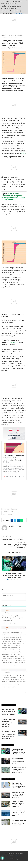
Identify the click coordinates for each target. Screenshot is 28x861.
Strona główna (4, 35)
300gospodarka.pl (19, 855)
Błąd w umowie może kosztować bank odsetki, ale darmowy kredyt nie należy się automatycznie (8, 734)
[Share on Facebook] (12, 520)
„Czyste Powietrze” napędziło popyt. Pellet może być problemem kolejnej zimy (18, 804)
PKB (16, 511)
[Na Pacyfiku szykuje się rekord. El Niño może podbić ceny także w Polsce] (5, 813)
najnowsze (14, 509)
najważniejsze (5, 511)
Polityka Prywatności (18, 853)
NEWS (12, 35)
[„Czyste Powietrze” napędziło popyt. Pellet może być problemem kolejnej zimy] (5, 804)
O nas (5, 853)
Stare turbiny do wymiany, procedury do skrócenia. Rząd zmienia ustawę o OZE (18, 785)
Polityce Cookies (19, 13)
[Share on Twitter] (15, 520)
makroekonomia (6, 509)
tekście (23, 153)
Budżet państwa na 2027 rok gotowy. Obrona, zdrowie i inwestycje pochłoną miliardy (19, 770)
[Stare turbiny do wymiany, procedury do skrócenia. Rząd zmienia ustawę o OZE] (5, 785)
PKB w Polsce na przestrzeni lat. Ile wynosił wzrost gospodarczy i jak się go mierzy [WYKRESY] (13, 196)
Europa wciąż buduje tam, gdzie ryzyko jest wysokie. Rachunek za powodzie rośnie (19, 822)
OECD (12, 511)
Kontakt (10, 853)
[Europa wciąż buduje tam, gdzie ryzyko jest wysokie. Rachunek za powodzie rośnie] (5, 822)
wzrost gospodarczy (7, 514)
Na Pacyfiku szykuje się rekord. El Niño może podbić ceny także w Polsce (18, 813)
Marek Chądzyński (8, 48)
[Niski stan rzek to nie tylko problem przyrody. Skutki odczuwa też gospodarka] (22, 721)
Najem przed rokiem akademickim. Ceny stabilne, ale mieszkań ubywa (18, 761)
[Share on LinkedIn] (18, 520)
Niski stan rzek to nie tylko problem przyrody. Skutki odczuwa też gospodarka (8, 723)
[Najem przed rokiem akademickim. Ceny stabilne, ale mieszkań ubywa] (5, 761)
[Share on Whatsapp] (21, 520)
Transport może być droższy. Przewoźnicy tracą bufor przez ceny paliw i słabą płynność (14, 575)
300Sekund (14, 342)
